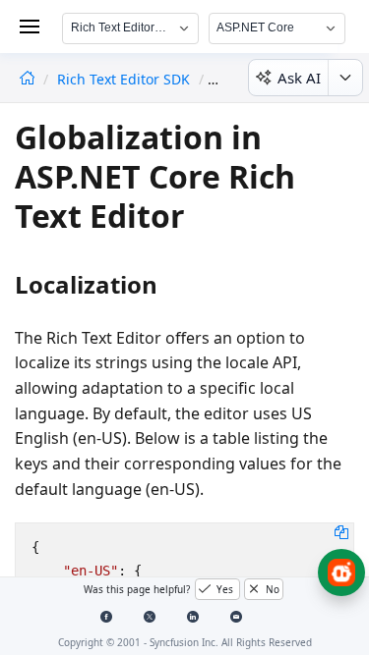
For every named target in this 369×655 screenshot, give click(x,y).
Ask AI (299, 77)
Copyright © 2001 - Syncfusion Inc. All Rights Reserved (185, 642)
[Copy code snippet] (341, 531)
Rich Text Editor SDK (125, 79)
